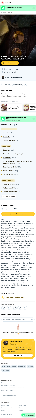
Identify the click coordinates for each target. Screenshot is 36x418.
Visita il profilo (18, 355)
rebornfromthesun (16, 77)
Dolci (10, 13)
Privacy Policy (5, 405)
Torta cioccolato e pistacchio (8, 395)
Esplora (3, 410)
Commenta (18, 84)
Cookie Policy (22, 405)
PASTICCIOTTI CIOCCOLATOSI (9, 390)
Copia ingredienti (10, 196)
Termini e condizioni (6, 407)
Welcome (21, 410)
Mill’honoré (4, 393)
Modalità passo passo (11, 63)
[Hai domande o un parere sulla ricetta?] (16, 319)
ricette (3, 13)
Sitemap (21, 407)
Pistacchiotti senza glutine (8, 385)
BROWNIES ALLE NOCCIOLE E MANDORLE (12, 388)
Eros (2, 383)
